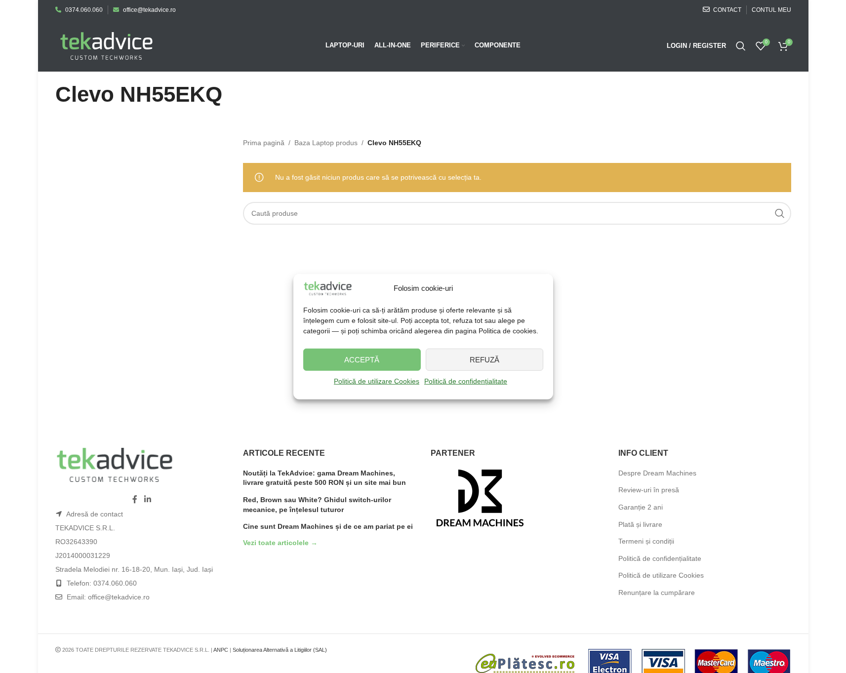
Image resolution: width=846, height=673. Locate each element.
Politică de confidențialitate (465, 381)
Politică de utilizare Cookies (376, 381)
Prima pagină (263, 143)
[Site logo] (106, 45)
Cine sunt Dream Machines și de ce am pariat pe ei (328, 526)
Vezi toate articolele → (280, 543)
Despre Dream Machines (657, 473)
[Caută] (741, 46)
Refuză (484, 360)
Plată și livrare (640, 524)
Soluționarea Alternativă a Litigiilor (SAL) (280, 650)
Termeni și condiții (646, 541)
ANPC (220, 650)
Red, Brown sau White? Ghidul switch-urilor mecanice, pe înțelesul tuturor (317, 505)
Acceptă (361, 360)
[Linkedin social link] (147, 499)
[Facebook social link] (135, 499)
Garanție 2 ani (640, 507)
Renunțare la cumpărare (656, 592)
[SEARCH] (779, 213)
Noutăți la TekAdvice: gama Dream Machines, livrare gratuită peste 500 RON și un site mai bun (324, 478)
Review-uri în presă (648, 490)
